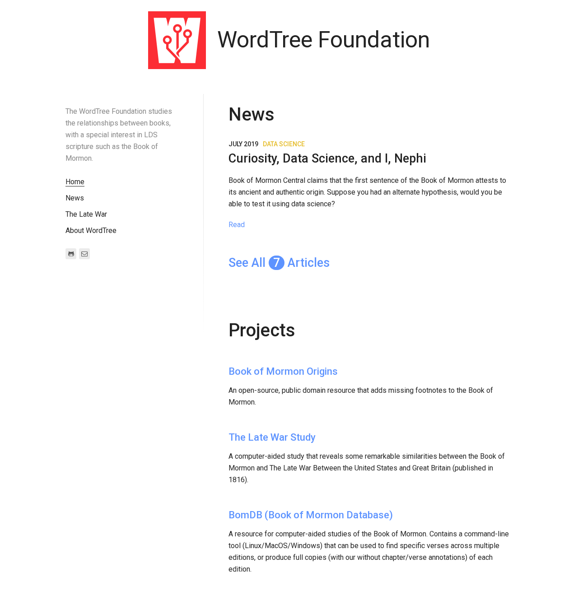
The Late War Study (272, 437)
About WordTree (91, 230)
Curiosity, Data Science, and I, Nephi (327, 158)
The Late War (86, 214)
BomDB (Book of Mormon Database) (310, 515)
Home (74, 181)
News (74, 198)
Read (236, 224)
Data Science (284, 144)
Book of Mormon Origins (283, 371)
